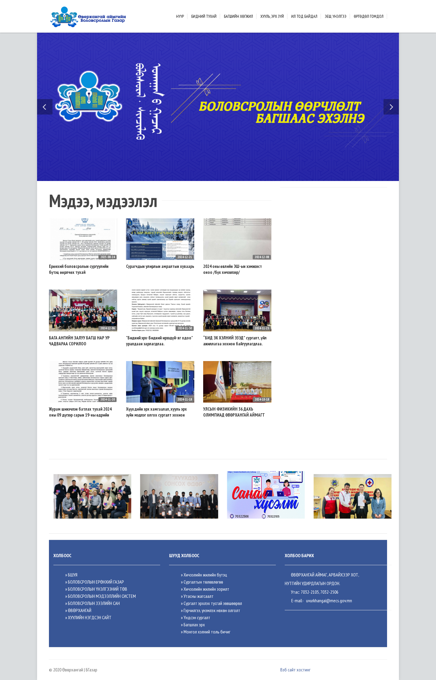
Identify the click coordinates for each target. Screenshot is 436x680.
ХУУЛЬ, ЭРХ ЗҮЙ (272, 16)
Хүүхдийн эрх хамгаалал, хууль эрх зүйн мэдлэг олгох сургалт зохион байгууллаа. (156, 415)
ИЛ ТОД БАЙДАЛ (304, 16)
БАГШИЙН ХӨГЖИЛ (238, 16)
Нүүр (180, 16)
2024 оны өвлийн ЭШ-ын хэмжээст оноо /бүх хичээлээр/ (232, 269)
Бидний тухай (204, 16)
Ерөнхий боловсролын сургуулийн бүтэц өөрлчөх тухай (79, 269)
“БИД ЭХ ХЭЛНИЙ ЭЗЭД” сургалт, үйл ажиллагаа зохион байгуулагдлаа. (235, 341)
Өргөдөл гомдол (369, 16)
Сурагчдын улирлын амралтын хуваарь (160, 266)
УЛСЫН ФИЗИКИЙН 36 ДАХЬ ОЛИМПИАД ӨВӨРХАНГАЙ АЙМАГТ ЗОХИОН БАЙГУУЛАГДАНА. (234, 415)
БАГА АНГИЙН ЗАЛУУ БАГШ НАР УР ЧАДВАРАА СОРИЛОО (79, 341)
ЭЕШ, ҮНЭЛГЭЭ (335, 16)
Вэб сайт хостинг (295, 670)
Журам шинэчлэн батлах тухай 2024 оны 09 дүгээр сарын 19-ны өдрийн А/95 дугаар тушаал (80, 415)
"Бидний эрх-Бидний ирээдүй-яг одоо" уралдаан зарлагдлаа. (159, 341)
